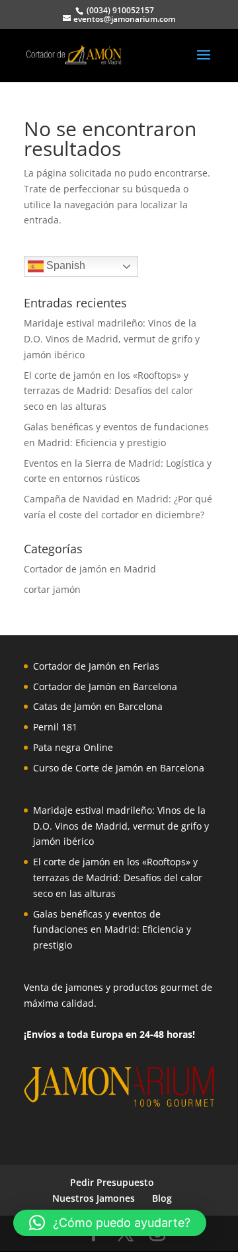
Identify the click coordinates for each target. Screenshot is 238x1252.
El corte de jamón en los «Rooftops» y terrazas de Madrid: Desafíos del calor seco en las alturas (108, 391)
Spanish (64, 265)
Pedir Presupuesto (112, 1182)
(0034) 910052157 (119, 10)
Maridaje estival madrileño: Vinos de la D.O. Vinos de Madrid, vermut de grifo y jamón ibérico (112, 339)
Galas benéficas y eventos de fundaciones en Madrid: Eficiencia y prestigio (112, 930)
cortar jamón (52, 589)
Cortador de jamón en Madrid (90, 569)
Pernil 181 (55, 727)
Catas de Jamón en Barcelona (98, 706)
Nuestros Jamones (93, 1198)
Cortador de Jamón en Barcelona (105, 686)
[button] (109, 1223)
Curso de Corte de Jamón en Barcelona (118, 768)
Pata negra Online (73, 747)
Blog (162, 1198)
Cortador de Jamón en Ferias (96, 666)
